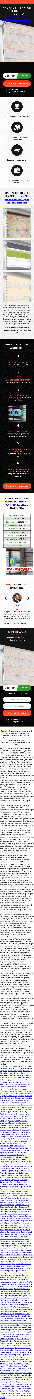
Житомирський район (13, 1255)
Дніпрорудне (13, 1066)
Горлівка (3, 1196)
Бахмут (10, 1152)
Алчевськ (28, 1166)
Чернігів (22, 1196)
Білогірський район (24, 1216)
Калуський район (20, 1271)
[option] (17, 608)
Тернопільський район (8, 1361)
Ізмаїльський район (23, 1268)
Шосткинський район (23, 1389)
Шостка (25, 1157)
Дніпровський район (23, 1243)
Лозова (23, 1139)
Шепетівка (3, 1123)
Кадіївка (16, 1159)
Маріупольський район (8, 1307)
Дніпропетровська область (9, 1246)
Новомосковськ (24, 1148)
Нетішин (20, 1107)
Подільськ (17, 1118)
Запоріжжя (27, 1393)
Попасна (3, 1087)
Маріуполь (25, 1200)
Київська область (21, 1280)
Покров (24, 1121)
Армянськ (13, 1078)
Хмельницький (22, 1193)
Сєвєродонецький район (24, 1350)
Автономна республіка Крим (18, 1202)
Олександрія (4, 1162)
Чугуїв (26, 1112)
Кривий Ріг (18, 1393)
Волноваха (4, 1082)
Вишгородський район (13, 1230)
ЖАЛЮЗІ (10, 501)
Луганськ (17, 1200)
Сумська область (26, 1357)
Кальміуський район (7, 1273)
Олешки (26, 1078)
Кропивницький (21, 1191)
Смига (24, 1182)
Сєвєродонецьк (5, 1168)
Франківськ (4, 1189)
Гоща (2, 1173)
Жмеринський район (14, 1257)
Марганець (12, 1123)
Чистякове (14, 1148)
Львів (26, 1395)
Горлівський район (24, 1241)
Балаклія (23, 1103)
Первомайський (14, 1105)
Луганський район (13, 1302)
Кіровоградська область (9, 1282)
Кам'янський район (7, 1277)
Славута (13, 1107)
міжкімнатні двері (9, 735)
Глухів (2, 1112)
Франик (28, 1187)
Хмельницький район (8, 1375)
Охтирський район (7, 1330)
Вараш (29, 1139)
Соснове (3, 1184)
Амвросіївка (21, 1068)
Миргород (3, 1121)
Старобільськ (12, 1071)
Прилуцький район (22, 1339)
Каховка (15, 1116)
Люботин (3, 1080)
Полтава (29, 1196)
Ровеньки (25, 1130)
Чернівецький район (23, 1382)
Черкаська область (7, 1380)
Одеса (9, 1395)
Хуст (1, 1096)
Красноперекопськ (6, 1100)
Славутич (21, 1080)
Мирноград (10, 1134)
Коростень (17, 1143)
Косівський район (6, 1289)
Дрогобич (25, 1150)
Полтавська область (23, 1336)
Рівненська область (21, 1341)
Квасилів (18, 1175)
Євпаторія (29, 1164)
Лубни (9, 1130)
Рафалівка (23, 1180)
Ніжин (19, 1150)
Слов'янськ (25, 1168)
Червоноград (4, 1148)
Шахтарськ (27, 1137)
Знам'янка (28, 1096)
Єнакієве (21, 1164)
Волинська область (12, 1234)
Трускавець (18, 1100)
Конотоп (23, 1159)
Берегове (15, 1089)
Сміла (10, 1146)
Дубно (15, 1173)
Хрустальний (15, 1162)
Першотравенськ (10, 1096)
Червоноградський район (23, 1377)
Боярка (8, 1112)
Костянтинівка (26, 1162)
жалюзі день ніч (27, 731)
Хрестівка (28, 1098)
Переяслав (4, 1103)
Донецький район (13, 1250)
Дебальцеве (19, 1098)
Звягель (17, 1152)
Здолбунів (10, 1175)
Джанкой (11, 1121)
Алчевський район (7, 1205)
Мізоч (22, 1177)
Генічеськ (3, 1068)
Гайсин (17, 1084)
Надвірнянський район (8, 1316)
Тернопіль (26, 1189)
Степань (10, 1184)
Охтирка (3, 1125)
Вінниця (3, 1200)
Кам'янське (4, 1193)
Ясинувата (20, 1114)
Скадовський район (12, 1355)
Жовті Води (16, 1130)
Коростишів (11, 1087)
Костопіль (15, 1177)
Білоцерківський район (8, 1218)
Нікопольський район (8, 1318)
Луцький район (26, 1302)
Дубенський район (12, 1252)
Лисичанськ (4, 1166)
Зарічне (3, 1175)
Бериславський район (13, 1214)
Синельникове (14, 1103)
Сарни (19, 1182)
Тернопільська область (21, 1359)
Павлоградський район (23, 1330)
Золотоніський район (7, 1264)
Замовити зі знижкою (17, 83)
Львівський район (21, 1305)
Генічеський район (22, 1239)
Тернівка (21, 1096)
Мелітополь (23, 1184)
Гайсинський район (7, 1239)
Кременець (12, 1068)
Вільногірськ (4, 1078)
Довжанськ (4, 1150)
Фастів (21, 1128)
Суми (9, 1196)
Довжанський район (12, 1248)
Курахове (22, 1066)
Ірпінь (10, 1118)
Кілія (20, 1071)
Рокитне (13, 1182)
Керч (16, 1184)
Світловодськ (22, 1123)
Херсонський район (7, 1373)
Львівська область (7, 1305)
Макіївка (10, 1200)
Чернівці (12, 1191)
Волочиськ (4, 1066)
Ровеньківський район (23, 1343)
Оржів (2, 1180)
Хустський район (6, 1377)
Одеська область (26, 1325)
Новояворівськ (22, 1087)
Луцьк (22, 1187)
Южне (20, 1078)
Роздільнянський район (8, 1345)
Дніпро (15, 1395)
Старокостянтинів (14, 1109)
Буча (7, 1093)
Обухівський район (12, 1325)
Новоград (24, 1152)
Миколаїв (3, 1202)
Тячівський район (6, 1364)
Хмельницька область (23, 1373)
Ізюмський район (6, 1271)
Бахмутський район (22, 1205)
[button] (5, 598)
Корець (8, 1177)
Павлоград (20, 1166)
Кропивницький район (13, 1296)
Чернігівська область (7, 1384)
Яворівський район (23, 1391)
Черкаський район (21, 1380)
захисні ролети (25, 733)
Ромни (9, 1125)
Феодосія (12, 1150)
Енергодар (23, 1134)
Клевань (26, 1175)
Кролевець (20, 1082)
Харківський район (7, 1370)
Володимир (23, 1116)
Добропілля (26, 1109)
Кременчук (4, 1191)
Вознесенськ (26, 1118)
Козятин (3, 1089)
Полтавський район (7, 1339)
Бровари (19, 1157)
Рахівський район (6, 1341)
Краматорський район (22, 1289)
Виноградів (25, 1084)
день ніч (23, 501)
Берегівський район (12, 1212)
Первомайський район (8, 1332)
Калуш (24, 1143)
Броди (23, 1073)
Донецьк (3, 1395)
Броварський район (12, 1223)
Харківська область (24, 1368)
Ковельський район (26, 1282)
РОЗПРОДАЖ (15, 16)
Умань (10, 1159)
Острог (7, 1180)
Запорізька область (14, 1259)
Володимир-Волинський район (16, 1237)
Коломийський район (8, 1284)
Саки (2, 1098)
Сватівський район (7, 1350)
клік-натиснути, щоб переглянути (17, 199)
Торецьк (18, 1121)
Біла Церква (14, 1187)
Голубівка (3, 1109)
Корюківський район (24, 1286)
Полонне (17, 1073)
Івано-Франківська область (10, 1266)
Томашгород (4, 1182)
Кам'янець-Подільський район (16, 1275)
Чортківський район (7, 1386)
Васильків (3, 1118)
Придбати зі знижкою (17, 486)
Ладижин (3, 1071)
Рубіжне (3, 1143)
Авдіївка (3, 1114)
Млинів (28, 1177)
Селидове (23, 1089)
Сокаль (29, 1066)
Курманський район (12, 1298)
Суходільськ (20, 1075)
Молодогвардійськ (7, 1084)
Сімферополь (22, 1198)
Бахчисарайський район (9, 1207)
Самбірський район (7, 1348)
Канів (9, 1089)
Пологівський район (7, 1336)
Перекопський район (25, 1332)
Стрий (9, 1139)
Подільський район (7, 1334)
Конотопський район (24, 1284)
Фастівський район (21, 1366)
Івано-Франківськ (15, 1189)
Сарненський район (22, 1348)
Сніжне (19, 1137)
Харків (21, 1395)
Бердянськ (16, 1168)
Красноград (27, 1071)
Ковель (9, 1143)
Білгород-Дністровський (9, 1128)
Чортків (30, 1093)
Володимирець (25, 1171)
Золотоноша (14, 1093)
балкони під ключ (15, 731)
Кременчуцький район (13, 1293)
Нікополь (3, 1171)
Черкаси (15, 1196)
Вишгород (9, 1073)
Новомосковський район (9, 1323)
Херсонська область (22, 1370)
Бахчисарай (4, 1091)
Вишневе (28, 1107)
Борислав (28, 1114)
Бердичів (3, 1159)
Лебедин (23, 1093)
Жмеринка (11, 1114)
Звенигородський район (14, 1261)
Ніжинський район (24, 1316)
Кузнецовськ (4, 1157)
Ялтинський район (7, 1393)
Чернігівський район (23, 1384)
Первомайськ (19, 1146)
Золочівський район (23, 1264)
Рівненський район (7, 1343)
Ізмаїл (12, 1157)
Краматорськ (4, 1187)
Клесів (2, 1177)
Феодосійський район (8, 1368)
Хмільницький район (24, 1375)
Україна (2, 1398)
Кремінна (29, 1080)
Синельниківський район (9, 1352)
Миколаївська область (13, 1309)
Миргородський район (13, 1311)
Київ (30, 1395)
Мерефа (12, 1082)
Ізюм (17, 1134)
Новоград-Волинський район (15, 1321)
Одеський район (6, 1327)
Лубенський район (12, 1300)
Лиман (25, 1091)
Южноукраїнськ (5, 1116)
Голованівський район (8, 1241)
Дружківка (16, 1141)
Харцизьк (8, 1141)
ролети (5, 733)
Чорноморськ (25, 1132)
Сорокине (16, 1125)
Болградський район (12, 1221)
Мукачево (3, 1152)
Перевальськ (9, 1098)
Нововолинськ (5, 1132)
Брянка (2, 1134)
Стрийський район (12, 1357)
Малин (20, 1091)
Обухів (23, 1105)
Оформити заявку (17, 713)
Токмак (14, 1112)
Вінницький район (13, 1232)
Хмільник (13, 1091)
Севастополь (11, 1198)
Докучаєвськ (12, 1080)
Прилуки (24, 1141)
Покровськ (4, 1146)
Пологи (29, 1068)
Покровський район (22, 1334)
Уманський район (6, 1366)
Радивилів (15, 1180)
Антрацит (16, 1139)
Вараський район (11, 1225)
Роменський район (25, 1345)
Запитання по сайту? (9, 742)
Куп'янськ (3, 1105)
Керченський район (7, 1280)
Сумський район (6, 1359)
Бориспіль (15, 1132)
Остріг (16, 1171)
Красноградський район (8, 1291)
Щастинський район (7, 1391)
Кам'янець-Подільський (8, 1164)
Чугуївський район (22, 1386)
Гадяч (2, 1073)
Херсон (2, 1198)
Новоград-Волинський (8, 1137)
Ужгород (13, 1166)
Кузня (2, 1141)
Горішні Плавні (26, 1125)
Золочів (12, 1075)
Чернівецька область (7, 1382)
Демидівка (8, 1173)
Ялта (32, 1150)
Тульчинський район (24, 1361)
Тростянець (4, 1075)
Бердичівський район (13, 1209)
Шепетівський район (7, 1389)
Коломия (3, 1139)
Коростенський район (8, 1286)
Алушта (26, 1100)
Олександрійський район (22, 1327)
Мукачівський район (22, 1314)
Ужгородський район (21, 1364)
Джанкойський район (7, 1243)
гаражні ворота (14, 733)
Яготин (28, 1075)
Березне (10, 1171)
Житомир (12, 1193)
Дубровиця (23, 1173)
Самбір (20, 1112)
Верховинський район (13, 1227)
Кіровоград (21, 1155)
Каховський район (21, 1277)
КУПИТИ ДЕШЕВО (17, 504)
